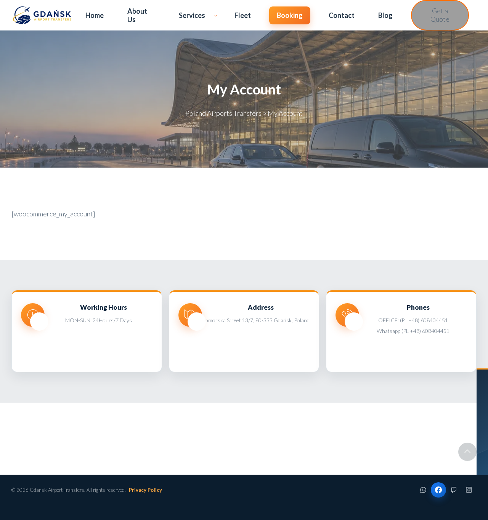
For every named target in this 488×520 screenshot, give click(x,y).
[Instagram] (469, 490)
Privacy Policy (145, 490)
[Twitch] (453, 490)
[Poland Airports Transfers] (41, 15)
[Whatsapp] (423, 490)
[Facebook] (438, 490)
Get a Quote (439, 14)
